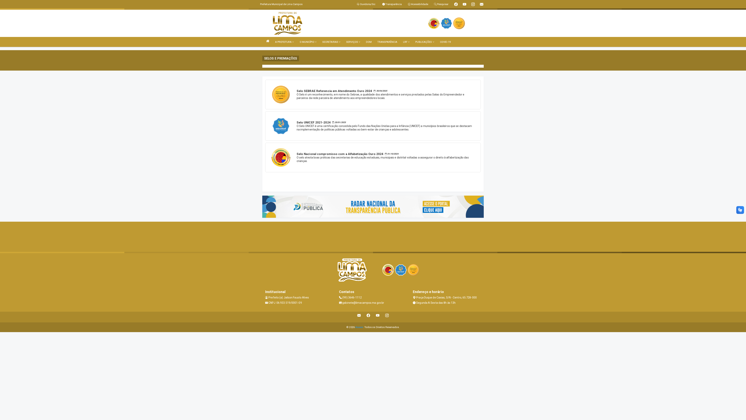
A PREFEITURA (283, 41)
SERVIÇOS (352, 41)
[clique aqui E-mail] (359, 317)
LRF (405, 41)
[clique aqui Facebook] (368, 317)
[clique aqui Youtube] (377, 317)
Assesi (359, 327)
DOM (369, 41)
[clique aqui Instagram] (387, 317)
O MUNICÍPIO (307, 41)
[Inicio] (267, 41)
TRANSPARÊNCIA (387, 41)
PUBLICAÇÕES (423, 41)
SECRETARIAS (330, 41)
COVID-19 (445, 41)
